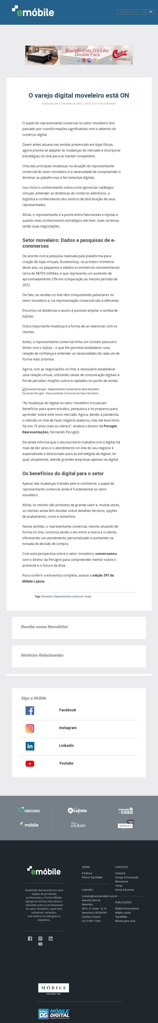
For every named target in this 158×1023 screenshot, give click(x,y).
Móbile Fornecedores (127, 908)
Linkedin (66, 745)
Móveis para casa (125, 921)
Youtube (66, 763)
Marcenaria (121, 881)
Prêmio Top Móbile (92, 877)
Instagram (68, 728)
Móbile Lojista (123, 912)
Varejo (119, 885)
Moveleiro (47, 596)
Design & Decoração (126, 877)
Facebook (67, 710)
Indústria (120, 873)
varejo (87, 596)
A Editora (87, 873)
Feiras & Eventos (124, 889)
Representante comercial (68, 596)
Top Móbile (121, 916)
